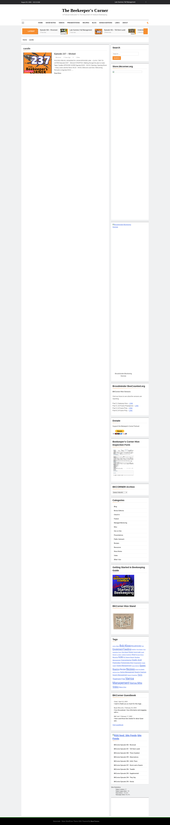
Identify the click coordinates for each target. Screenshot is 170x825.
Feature (116, 519)
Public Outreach (119, 539)
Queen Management (123, 666)
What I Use (117, 559)
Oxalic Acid (137, 660)
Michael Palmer (140, 654)
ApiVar (114, 646)
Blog (94, 23)
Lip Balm (119, 654)
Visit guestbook (118, 725)
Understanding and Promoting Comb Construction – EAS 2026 (139, 30)
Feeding (127, 649)
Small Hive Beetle (139, 669)
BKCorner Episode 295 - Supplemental (126, 773)
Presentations (73, 23)
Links (117, 23)
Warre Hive (122, 687)
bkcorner (58, 57)
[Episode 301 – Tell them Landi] (78, 32)
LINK (131, 403)
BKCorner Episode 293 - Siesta (124, 781)
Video (116, 555)
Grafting (134, 649)
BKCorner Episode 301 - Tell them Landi (127, 749)
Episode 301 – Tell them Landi (125, 2)
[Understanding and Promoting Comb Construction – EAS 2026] (112, 32)
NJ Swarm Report (129, 657)
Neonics (115, 657)
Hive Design (139, 649)
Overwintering (126, 660)
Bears (117, 646)
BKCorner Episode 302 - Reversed (125, 745)
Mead (133, 655)
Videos (61, 23)
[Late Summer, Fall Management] (44, 32)
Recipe (123, 669)
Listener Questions (126, 654)
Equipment (118, 649)
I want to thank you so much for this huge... (128, 704)
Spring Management (127, 672)
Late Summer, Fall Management (61, 30)
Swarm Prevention (132, 675)
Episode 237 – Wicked (65, 54)
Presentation (137, 663)
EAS (143, 646)
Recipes (86, 23)
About (125, 23)
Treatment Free (119, 679)
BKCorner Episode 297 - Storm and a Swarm (128, 765)
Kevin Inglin (137, 652)
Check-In (117, 515)
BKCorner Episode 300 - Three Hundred (126, 753)
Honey (131, 652)
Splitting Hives (116, 672)
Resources (117, 547)
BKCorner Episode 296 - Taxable (124, 769)
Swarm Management (120, 675)
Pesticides (116, 663)
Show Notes (51, 23)
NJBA (120, 657)
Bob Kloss (125, 645)
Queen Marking (135, 665)
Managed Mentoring (120, 523)
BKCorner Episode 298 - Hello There (125, 761)
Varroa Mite (136, 682)
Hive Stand (125, 652)
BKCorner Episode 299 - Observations (126, 757)
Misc (115, 527)
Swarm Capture (140, 672)
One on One (117, 531)
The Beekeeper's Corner (85, 10)
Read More (57, 73)
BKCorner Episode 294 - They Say (125, 777)
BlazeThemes (95, 821)
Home (40, 23)
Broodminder (136, 646)
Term (140, 675)
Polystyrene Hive (127, 663)
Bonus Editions (105, 23)
